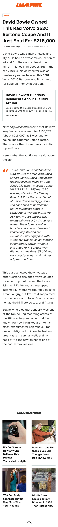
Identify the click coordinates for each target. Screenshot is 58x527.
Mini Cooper (31, 66)
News (6, 15)
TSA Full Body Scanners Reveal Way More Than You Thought (13, 500)
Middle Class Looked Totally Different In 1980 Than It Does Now (42, 500)
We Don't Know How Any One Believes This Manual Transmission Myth (14, 454)
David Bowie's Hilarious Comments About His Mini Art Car (27, 99)
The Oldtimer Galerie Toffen (29, 139)
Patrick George (13, 47)
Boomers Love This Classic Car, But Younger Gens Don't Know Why (43, 452)
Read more (11, 115)
